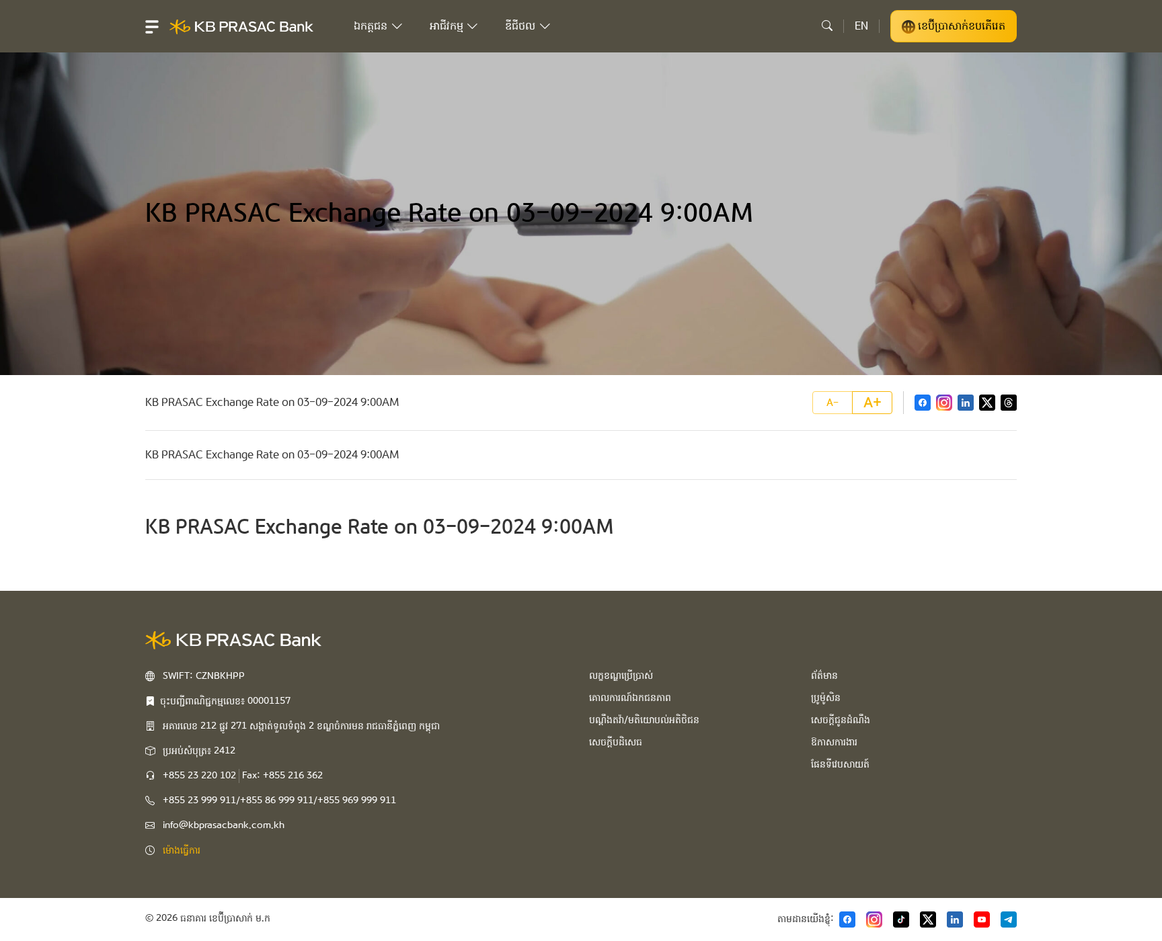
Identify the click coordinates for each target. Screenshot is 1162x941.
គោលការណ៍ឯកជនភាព (630, 698)
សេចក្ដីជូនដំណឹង (840, 720)
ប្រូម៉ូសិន (826, 698)
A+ (872, 402)
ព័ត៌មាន (824, 675)
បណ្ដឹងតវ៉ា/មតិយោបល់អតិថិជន (644, 720)
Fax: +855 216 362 (282, 776)
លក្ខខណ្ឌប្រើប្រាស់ (621, 675)
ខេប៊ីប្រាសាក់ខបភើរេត (960, 26)
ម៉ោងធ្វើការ (181, 850)
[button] (152, 26)
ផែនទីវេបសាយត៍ (840, 764)
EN (861, 26)
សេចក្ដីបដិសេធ (615, 742)
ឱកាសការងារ (834, 742)
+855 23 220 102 (199, 776)
